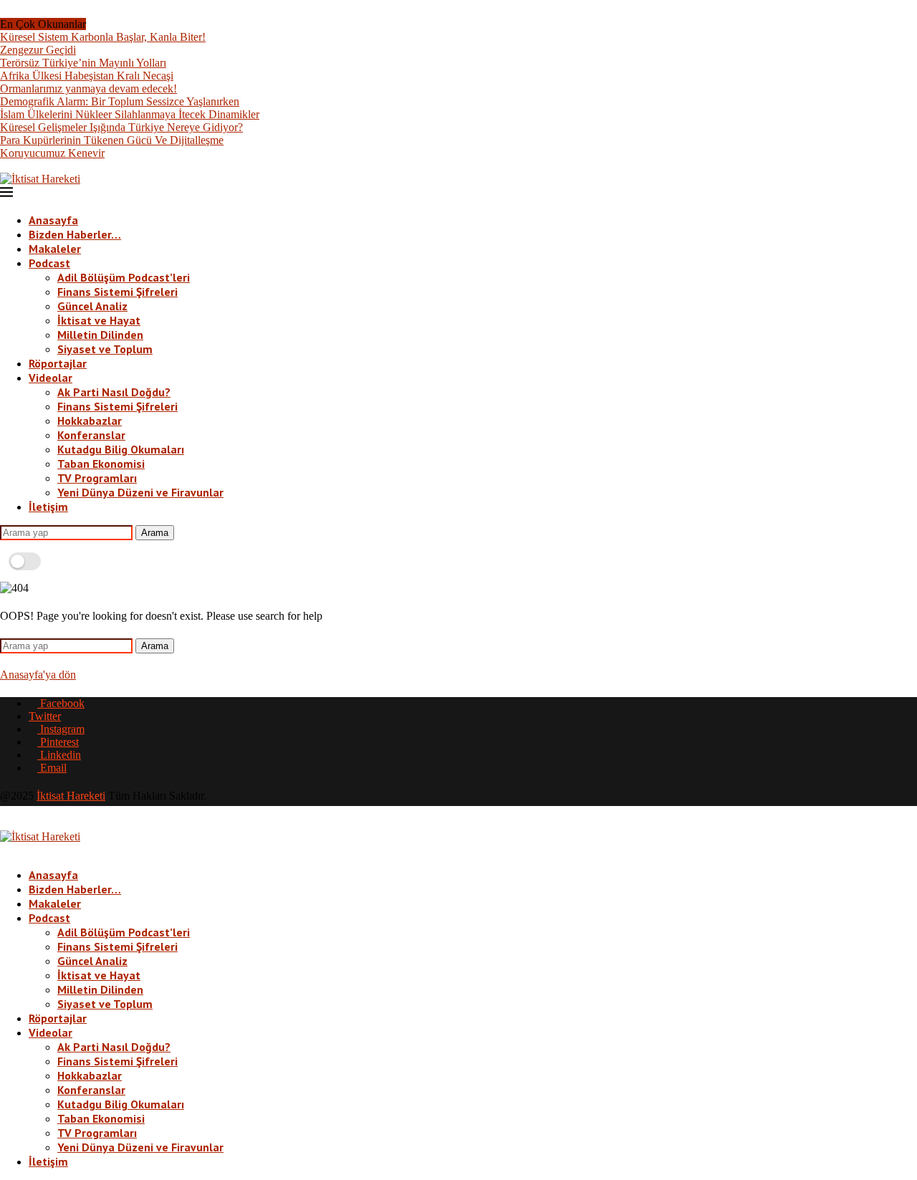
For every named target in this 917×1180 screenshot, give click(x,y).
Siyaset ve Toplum (105, 349)
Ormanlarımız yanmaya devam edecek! (88, 88)
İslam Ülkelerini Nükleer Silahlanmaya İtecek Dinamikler (129, 114)
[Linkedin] (38, 166)
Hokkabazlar (89, 420)
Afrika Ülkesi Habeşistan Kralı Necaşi (86, 75)
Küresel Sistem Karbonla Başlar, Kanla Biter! (103, 37)
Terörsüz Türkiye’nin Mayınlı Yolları (83, 63)
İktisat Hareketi (71, 796)
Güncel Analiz (92, 306)
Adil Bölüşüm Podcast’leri (123, 277)
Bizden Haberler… (75, 234)
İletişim (48, 506)
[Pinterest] (27, 166)
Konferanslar (91, 435)
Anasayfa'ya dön (38, 674)
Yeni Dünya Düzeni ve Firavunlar (140, 492)
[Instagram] (15, 166)
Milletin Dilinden (100, 334)
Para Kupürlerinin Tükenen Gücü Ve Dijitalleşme (112, 140)
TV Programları (97, 478)
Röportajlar (58, 363)
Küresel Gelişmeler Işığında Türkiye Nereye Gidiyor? (121, 127)
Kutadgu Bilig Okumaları (120, 449)
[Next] (104, 24)
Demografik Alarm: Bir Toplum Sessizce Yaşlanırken (119, 101)
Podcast (49, 263)
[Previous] (93, 24)
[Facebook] (4, 166)
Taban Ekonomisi (101, 463)
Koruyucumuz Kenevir (52, 153)
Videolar (50, 377)
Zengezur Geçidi (38, 50)
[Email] (50, 166)
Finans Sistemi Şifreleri (117, 291)
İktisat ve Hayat (98, 320)
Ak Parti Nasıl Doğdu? (114, 392)
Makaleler (55, 248)
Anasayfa (53, 220)
